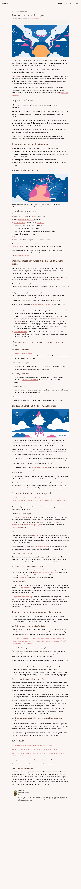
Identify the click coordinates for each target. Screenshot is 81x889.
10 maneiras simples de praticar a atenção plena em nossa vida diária (35, 749)
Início (13, 12)
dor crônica (25, 237)
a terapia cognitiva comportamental (46, 572)
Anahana (5, 3)
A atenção (15, 76)
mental (33, 211)
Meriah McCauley (34, 18)
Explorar (60, 3)
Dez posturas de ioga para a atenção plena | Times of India (32, 745)
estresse (33, 217)
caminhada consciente (39, 467)
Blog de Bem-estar (21, 12)
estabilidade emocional (26, 220)
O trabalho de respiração (20, 517)
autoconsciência (25, 588)
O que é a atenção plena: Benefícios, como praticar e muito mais (34, 764)
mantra (57, 280)
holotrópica (16, 527)
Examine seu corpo (20, 331)
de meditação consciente (41, 304)
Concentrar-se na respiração (23, 353)
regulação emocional (22, 255)
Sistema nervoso (19, 222)
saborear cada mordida (30, 379)
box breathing (29, 525)
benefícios (24, 207)
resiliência (40, 222)
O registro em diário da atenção (22, 597)
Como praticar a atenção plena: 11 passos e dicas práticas (31, 760)
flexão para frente (42, 547)
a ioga (36, 535)
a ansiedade (24, 577)
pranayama (38, 525)
